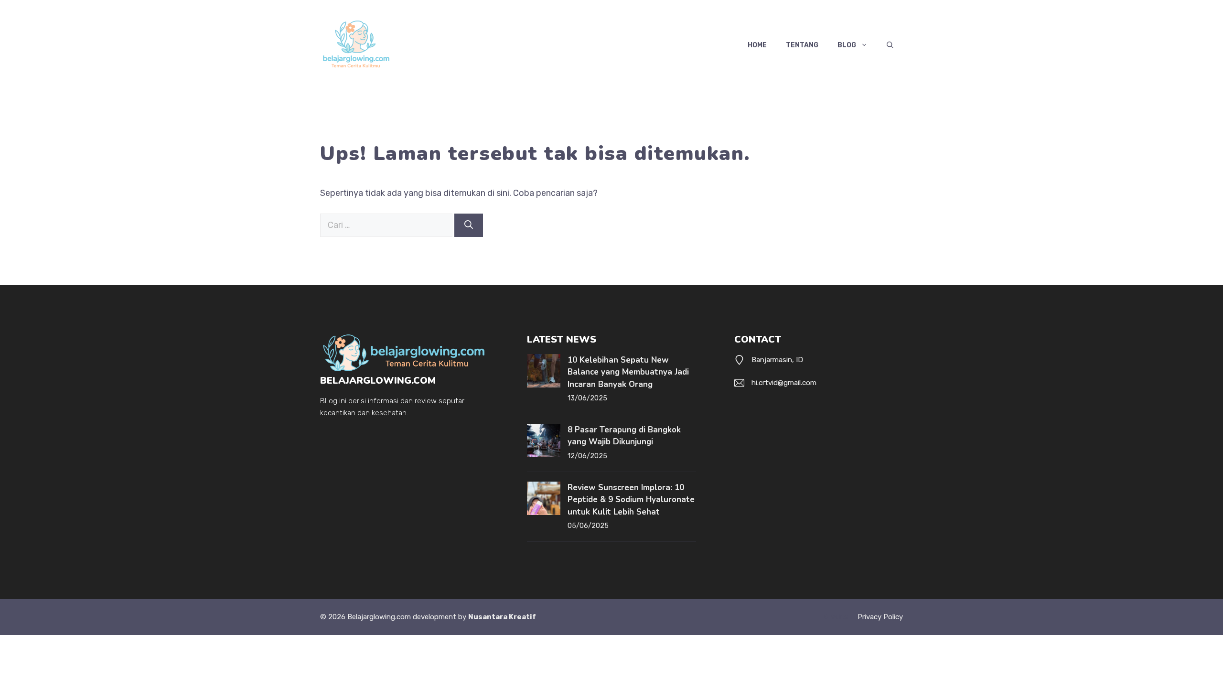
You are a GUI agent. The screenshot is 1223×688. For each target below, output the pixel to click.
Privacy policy (880, 617)
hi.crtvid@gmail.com (783, 382)
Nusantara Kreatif (502, 617)
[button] (890, 45)
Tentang (802, 45)
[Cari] (468, 225)
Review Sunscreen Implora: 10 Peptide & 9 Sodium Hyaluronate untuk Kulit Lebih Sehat (631, 499)
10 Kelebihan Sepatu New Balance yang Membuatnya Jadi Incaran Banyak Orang (628, 372)
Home (757, 45)
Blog (846, 45)
